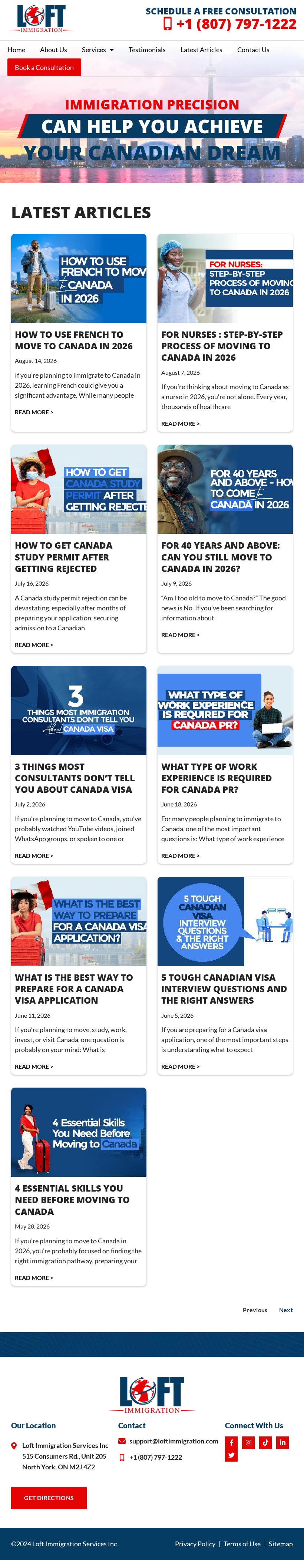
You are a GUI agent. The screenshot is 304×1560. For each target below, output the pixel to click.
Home (16, 50)
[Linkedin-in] (282, 1442)
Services (94, 50)
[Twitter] (231, 1455)
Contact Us (253, 50)
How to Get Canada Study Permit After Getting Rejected (63, 556)
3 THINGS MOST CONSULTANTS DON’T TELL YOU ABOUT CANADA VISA (75, 777)
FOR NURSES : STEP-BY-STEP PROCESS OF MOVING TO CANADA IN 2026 (222, 345)
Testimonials (147, 50)
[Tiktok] (265, 1442)
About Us (53, 50)
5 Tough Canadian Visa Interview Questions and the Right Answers (224, 988)
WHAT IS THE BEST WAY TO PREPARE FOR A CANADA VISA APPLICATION (74, 988)
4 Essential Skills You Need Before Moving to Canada (72, 1199)
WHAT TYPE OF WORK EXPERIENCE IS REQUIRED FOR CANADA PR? (216, 777)
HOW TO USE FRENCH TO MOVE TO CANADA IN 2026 (74, 340)
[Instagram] (248, 1442)
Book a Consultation (44, 67)
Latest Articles (201, 50)
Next (286, 1309)
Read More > (34, 411)
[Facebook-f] (231, 1442)
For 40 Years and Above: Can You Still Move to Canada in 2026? (220, 556)
